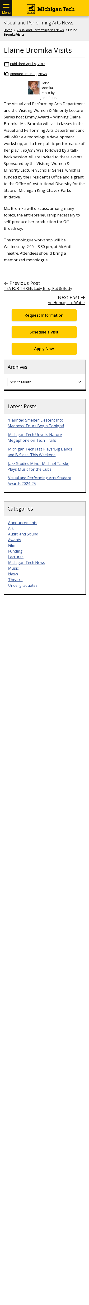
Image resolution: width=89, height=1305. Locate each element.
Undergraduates (22, 585)
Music (13, 568)
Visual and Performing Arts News (38, 23)
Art (11, 528)
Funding (15, 551)
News (42, 73)
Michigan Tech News (26, 562)
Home (8, 30)
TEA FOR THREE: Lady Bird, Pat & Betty (38, 288)
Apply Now (44, 348)
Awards (14, 539)
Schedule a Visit (44, 332)
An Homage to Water (66, 302)
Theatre (15, 579)
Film (11, 545)
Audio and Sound (23, 534)
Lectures (15, 556)
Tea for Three (32, 150)
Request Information (44, 315)
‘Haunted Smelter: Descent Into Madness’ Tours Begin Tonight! (36, 423)
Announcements (22, 73)
